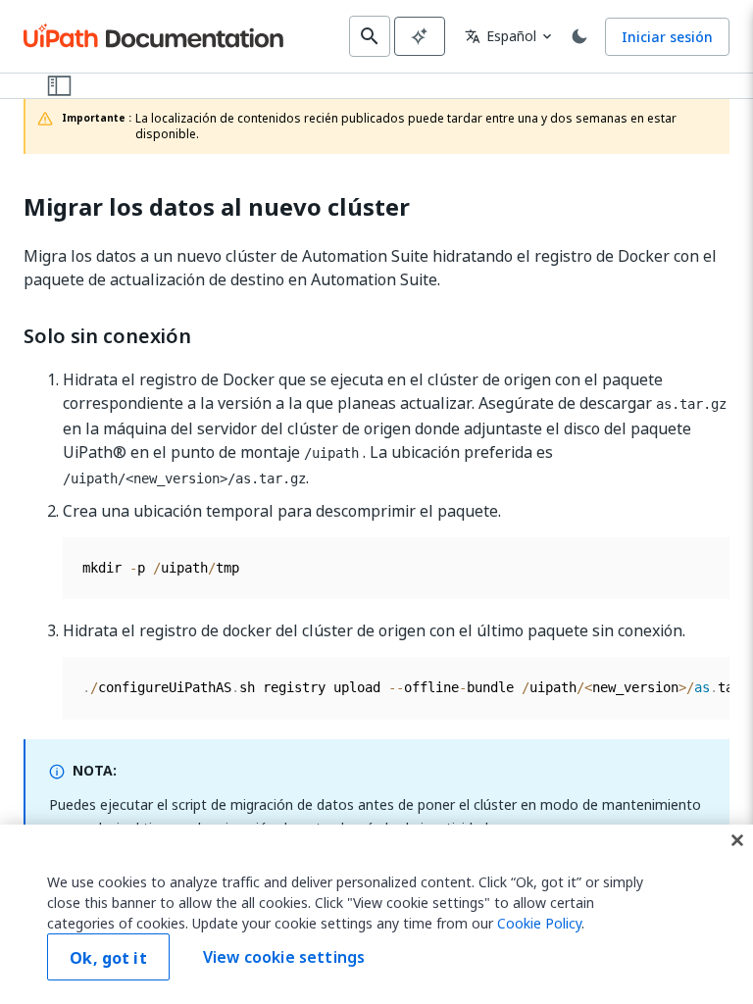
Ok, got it (108, 958)
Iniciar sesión (667, 36)
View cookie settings (284, 957)
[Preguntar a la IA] (419, 36)
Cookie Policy (539, 923)
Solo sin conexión (107, 336)
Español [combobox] (500, 35)
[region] (376, 914)
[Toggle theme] (579, 36)
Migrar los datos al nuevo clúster (217, 207)
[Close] (737, 840)
